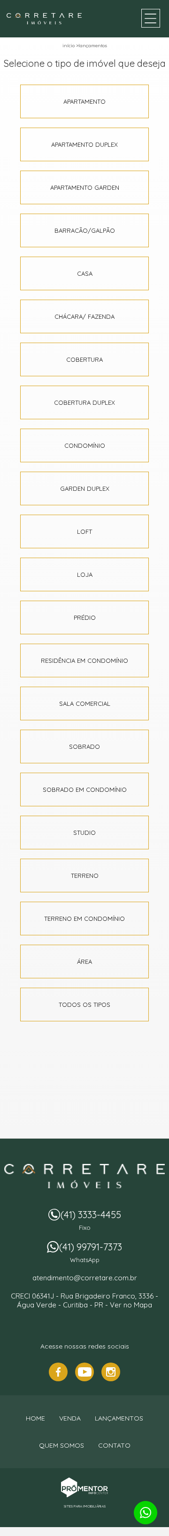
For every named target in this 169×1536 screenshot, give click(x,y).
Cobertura (84, 359)
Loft (84, 531)
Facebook (58, 1372)
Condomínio (84, 445)
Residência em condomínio (84, 660)
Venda (70, 1418)
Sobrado (84, 746)
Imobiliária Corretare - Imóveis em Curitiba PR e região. (84, 1176)
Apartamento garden (84, 187)
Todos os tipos (84, 1004)
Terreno (85, 875)
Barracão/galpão (84, 230)
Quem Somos (61, 1445)
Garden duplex (84, 488)
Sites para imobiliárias (85, 1506)
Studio (84, 832)
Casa (84, 273)
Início (68, 46)
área (84, 961)
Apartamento (84, 101)
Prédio (85, 617)
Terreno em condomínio (84, 918)
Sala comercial (84, 703)
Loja (84, 574)
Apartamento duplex (84, 144)
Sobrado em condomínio (85, 789)
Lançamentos (92, 46)
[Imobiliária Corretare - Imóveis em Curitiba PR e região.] (44, 18)
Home (35, 1418)
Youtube (84, 1372)
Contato (114, 1445)
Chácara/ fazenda (84, 316)
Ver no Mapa (131, 1304)
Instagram (110, 1372)
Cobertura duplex (84, 402)
